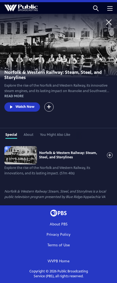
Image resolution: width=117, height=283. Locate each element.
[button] (96, 8)
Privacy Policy (58, 234)
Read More (14, 96)
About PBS (58, 224)
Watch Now (25, 107)
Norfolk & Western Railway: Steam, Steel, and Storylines (68, 155)
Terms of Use (58, 245)
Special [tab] (11, 135)
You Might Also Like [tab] (55, 135)
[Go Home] (109, 22)
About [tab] (28, 135)
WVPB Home (59, 261)
